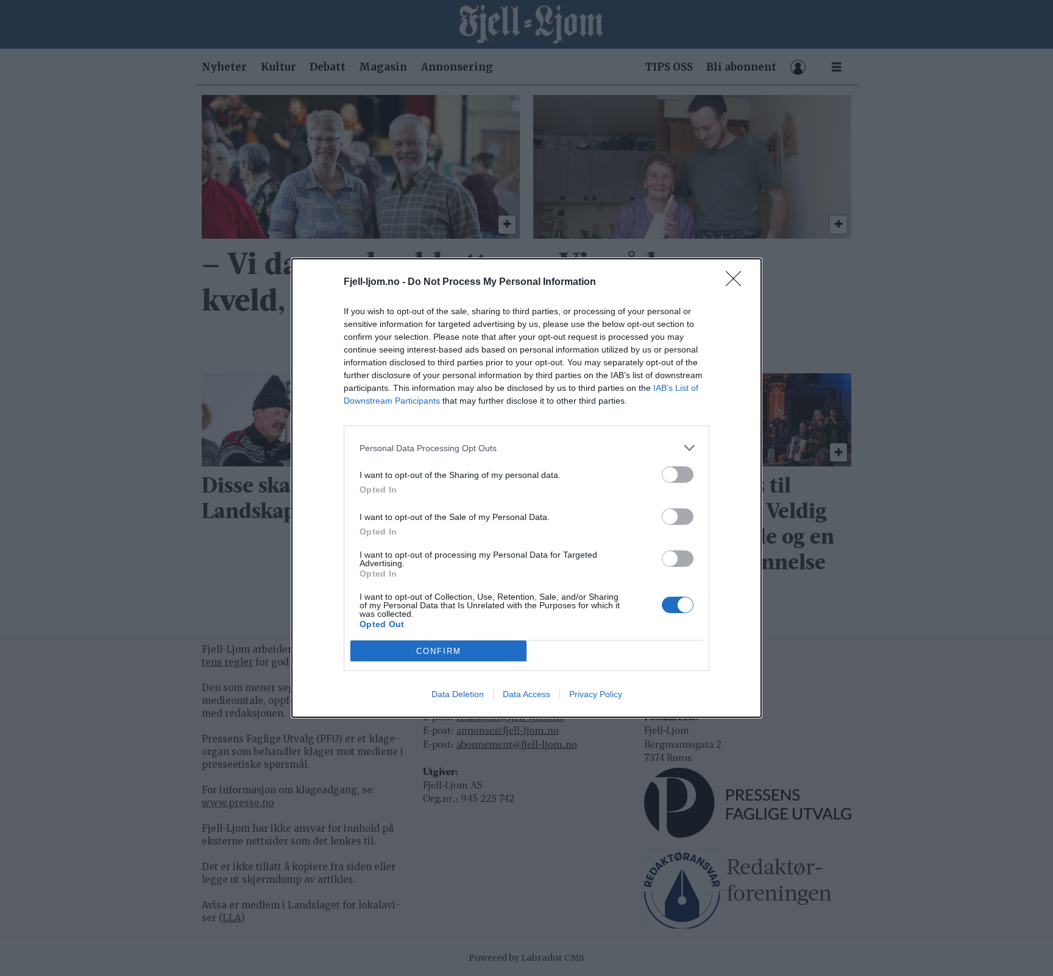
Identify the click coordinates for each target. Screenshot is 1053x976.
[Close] (737, 282)
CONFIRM (438, 651)
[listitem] (526, 447)
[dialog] (526, 488)
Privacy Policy (595, 694)
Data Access (526, 694)
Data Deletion (457, 694)
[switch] (677, 474)
